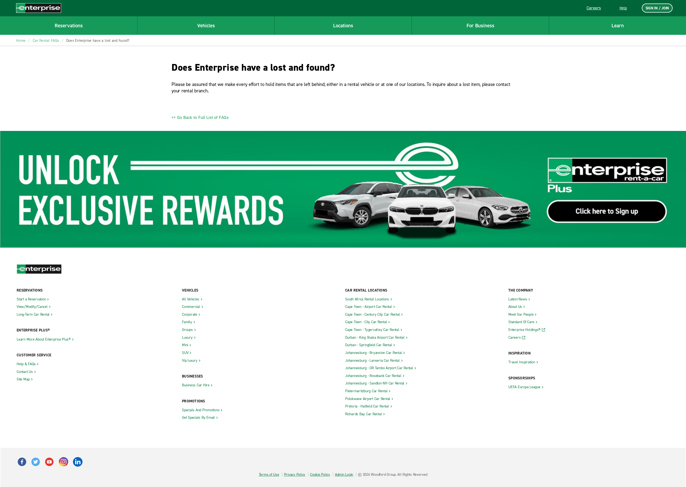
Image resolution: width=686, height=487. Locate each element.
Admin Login (344, 474)
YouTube (49, 462)
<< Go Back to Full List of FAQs (200, 117)
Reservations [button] (69, 25)
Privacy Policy (294, 474)
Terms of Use (269, 474)
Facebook (22, 462)
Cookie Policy (320, 474)
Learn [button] (618, 25)
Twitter (35, 462)
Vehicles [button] (206, 25)
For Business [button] (480, 25)
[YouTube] (63, 459)
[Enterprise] (38, 8)
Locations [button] (343, 25)
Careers (594, 8)
